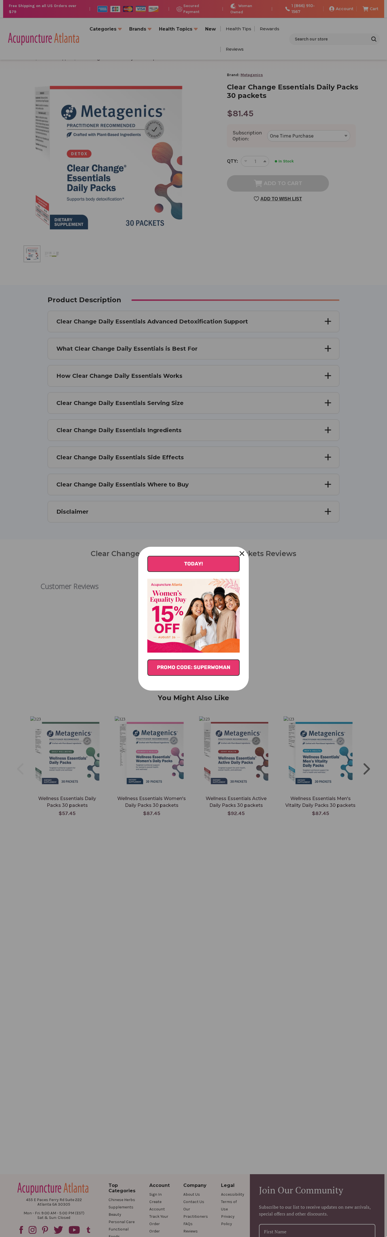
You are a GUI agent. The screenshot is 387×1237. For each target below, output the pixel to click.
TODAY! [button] (193, 564)
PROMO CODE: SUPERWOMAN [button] (193, 667)
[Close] (242, 553)
